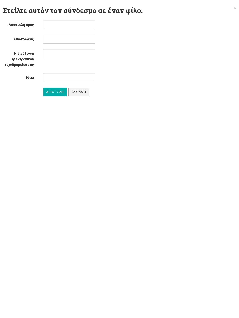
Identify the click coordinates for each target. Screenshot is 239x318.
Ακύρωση (78, 92)
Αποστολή (54, 92)
